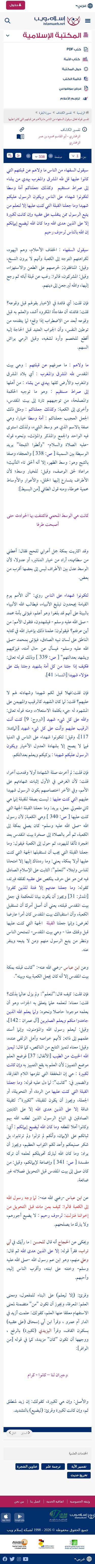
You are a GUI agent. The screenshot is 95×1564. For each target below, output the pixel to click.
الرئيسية (81, 113)
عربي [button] (82, 6)
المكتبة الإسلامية (53, 35)
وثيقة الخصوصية (80, 1501)
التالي (13, 1433)
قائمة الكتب (72, 79)
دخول (14, 5)
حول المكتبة (71, 69)
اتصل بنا (35, 1501)
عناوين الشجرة (27, 1466)
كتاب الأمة (72, 59)
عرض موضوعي (70, 88)
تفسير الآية (78, 1466)
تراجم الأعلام (70, 98)
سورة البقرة (45, 113)
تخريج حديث (79, 1475)
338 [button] (42, 157)
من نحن (19, 1501)
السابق (24, 1433)
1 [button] (78, 156)
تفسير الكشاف (64, 113)
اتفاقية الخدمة (55, 1501)
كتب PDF (74, 49)
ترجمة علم (53, 1466)
